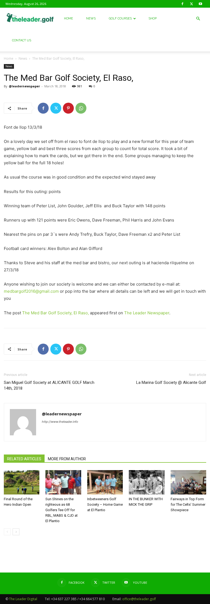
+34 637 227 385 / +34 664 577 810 (78, 599)
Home (68, 18)
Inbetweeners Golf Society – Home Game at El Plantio (105, 504)
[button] (198, 18)
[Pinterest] (68, 108)
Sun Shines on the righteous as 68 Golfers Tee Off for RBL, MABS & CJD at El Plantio (61, 510)
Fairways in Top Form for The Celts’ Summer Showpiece (188, 504)
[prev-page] (7, 531)
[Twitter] (191, 4)
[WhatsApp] (80, 108)
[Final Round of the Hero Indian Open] (21, 482)
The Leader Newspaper (146, 312)
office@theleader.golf (139, 599)
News (91, 18)
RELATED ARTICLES (24, 459)
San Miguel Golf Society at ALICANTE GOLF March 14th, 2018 (49, 385)
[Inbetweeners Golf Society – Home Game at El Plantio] (105, 482)
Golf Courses (120, 18)
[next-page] (16, 531)
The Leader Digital (23, 599)
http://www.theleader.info (60, 422)
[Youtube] (200, 4)
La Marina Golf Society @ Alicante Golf (171, 382)
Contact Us (21, 40)
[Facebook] (182, 4)
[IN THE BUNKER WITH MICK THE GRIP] (146, 482)
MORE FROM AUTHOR (67, 459)
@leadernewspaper (24, 86)
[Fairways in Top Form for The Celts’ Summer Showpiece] (188, 482)
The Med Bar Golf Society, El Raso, (55, 312)
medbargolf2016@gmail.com (31, 291)
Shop (152, 18)
